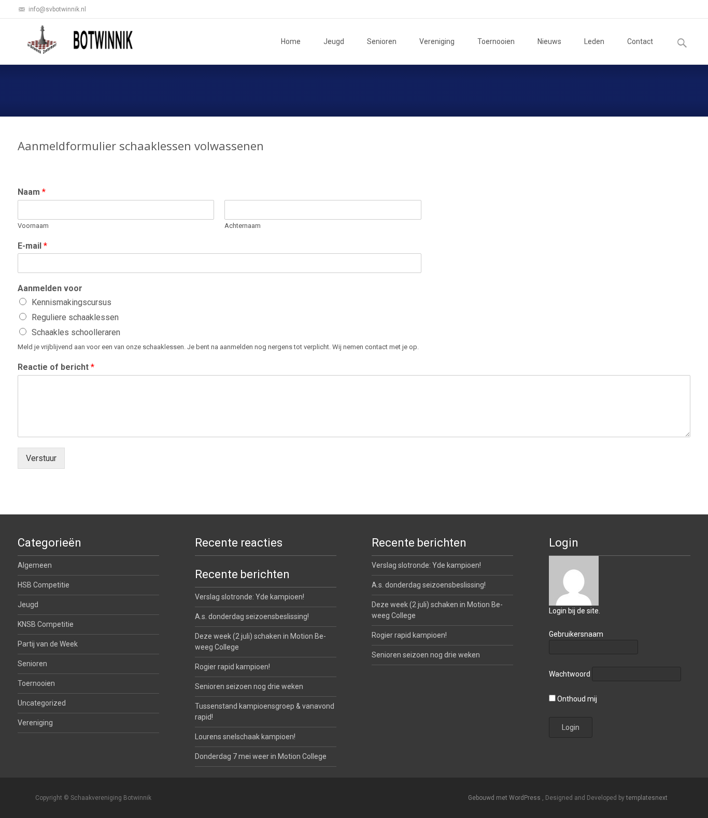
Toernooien (496, 41)
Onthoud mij (576, 699)
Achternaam (242, 225)
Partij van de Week (48, 644)
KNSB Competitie (46, 624)
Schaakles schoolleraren (76, 332)
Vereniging (437, 41)
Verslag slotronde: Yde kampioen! (426, 565)
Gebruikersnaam (576, 634)
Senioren (382, 41)
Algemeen (35, 565)
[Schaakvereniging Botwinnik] (81, 39)
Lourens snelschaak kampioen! (245, 737)
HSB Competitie (43, 585)
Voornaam (33, 225)
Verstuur (41, 458)
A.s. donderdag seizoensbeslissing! (429, 585)
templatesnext (647, 797)
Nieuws (549, 41)
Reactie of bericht (56, 367)
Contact (640, 41)
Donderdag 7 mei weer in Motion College (261, 756)
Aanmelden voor (50, 288)
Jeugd (333, 41)
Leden (594, 41)
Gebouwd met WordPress (505, 797)
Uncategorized (42, 703)
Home (291, 41)
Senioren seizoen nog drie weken (426, 655)
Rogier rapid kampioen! (409, 635)
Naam (32, 192)
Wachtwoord (569, 674)
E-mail (32, 246)
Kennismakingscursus (71, 302)
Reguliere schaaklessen (75, 317)
